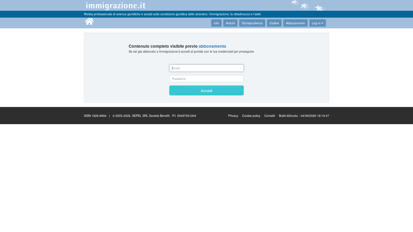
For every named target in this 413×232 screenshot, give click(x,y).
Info (216, 23)
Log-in (316, 23)
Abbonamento (295, 23)
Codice (274, 23)
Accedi (206, 90)
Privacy (233, 115)
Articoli (230, 23)
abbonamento (212, 46)
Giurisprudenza (252, 23)
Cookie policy (251, 115)
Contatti (269, 115)
